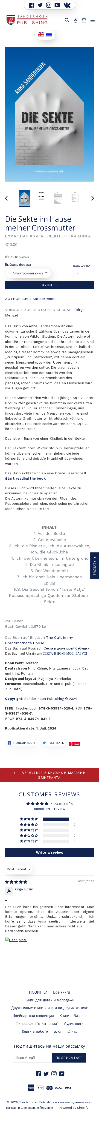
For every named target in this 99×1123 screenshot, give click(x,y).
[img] (16, 882)
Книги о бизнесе (73, 1016)
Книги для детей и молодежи (49, 1000)
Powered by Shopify (73, 1107)
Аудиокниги (74, 1023)
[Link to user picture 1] (16, 948)
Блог (58, 1031)
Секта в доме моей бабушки (66, 648)
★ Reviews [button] (95, 566)
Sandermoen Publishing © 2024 (41, 699)
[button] (29, 819)
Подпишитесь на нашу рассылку (49, 1046)
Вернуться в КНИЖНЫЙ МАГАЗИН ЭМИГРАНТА (52, 775)
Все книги (61, 992)
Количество (81, 266)
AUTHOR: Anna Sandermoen (30, 298)
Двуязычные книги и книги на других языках (49, 1008)
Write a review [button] (49, 852)
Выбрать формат (18, 264)
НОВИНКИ (38, 992)
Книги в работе (35, 1031)
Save (76, 744)
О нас (72, 1031)
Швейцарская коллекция (33, 1016)
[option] (24, 198)
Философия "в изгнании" (37, 1023)
